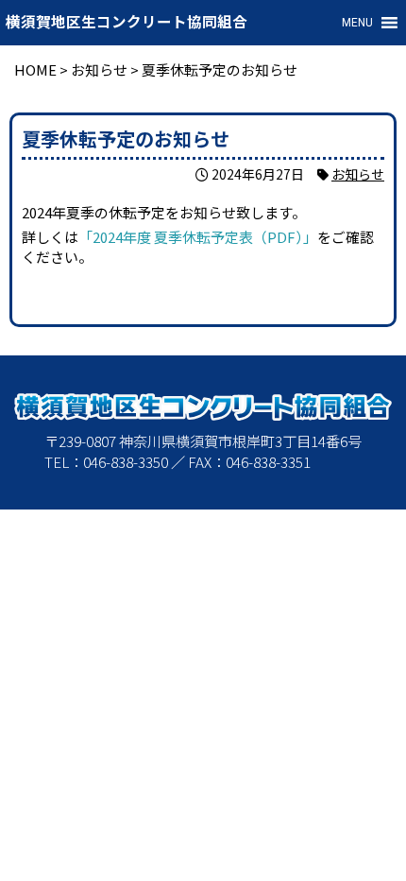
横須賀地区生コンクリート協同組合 (126, 22)
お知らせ (357, 173)
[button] (357, 22)
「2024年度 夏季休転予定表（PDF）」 (197, 237)
